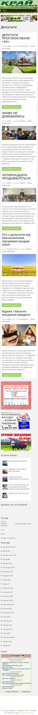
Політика (6, 621)
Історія (5, 580)
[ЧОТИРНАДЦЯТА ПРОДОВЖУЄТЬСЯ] (19, 195)
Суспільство (24, 46)
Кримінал (6, 588)
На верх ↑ (34, 710)
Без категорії (7, 547)
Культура (6, 596)
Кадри (5, 584)
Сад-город (6, 629)
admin (9, 46)
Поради (5, 625)
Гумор (5, 559)
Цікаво (5, 645)
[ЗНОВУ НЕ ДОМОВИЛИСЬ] (19, 133)
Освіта (5, 617)
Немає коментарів (8, 251)
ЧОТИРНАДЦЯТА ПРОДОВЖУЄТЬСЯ (16, 176)
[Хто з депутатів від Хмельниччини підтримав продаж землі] (19, 265)
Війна (5, 551)
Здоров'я (6, 576)
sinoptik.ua (12, 538)
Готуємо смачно (8, 555)
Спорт (5, 633)
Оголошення (7, 613)
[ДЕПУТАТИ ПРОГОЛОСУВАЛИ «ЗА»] (19, 62)
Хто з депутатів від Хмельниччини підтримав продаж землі (16, 239)
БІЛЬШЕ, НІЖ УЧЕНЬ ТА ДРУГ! (19, 493)
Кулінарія (6, 592)
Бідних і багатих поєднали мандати (16, 313)
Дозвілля (6, 563)
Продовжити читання (12, 107)
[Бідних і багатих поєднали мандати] (19, 335)
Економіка (6, 572)
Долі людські (7, 567)
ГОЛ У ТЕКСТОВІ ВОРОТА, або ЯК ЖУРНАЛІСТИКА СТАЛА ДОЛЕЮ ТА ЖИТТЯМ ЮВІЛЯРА (19, 487)
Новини (22, 121)
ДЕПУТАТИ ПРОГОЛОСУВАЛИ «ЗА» (16, 38)
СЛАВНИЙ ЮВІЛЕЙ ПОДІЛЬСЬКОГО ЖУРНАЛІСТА (19, 478)
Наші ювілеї (7, 604)
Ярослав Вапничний (26, 713)
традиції (6, 641)
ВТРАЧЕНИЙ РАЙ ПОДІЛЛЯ (18, 461)
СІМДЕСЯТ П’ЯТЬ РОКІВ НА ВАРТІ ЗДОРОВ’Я (18, 470)
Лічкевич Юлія (12, 249)
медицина (6, 600)
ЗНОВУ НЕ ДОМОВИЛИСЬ (13, 114)
